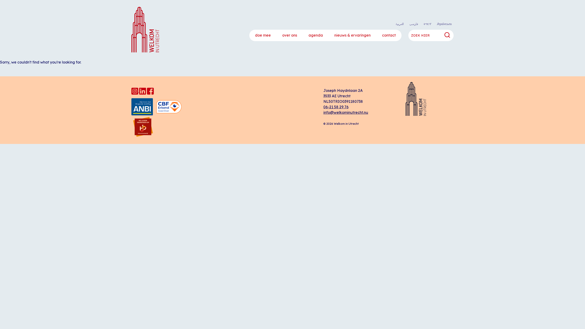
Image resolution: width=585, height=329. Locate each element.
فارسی (413, 23)
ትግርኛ (427, 23)
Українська (443, 23)
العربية (399, 23)
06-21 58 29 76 (335, 107)
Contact (389, 35)
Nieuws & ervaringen (352, 35)
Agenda (315, 35)
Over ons (289, 35)
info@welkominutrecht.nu (345, 112)
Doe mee (263, 35)
